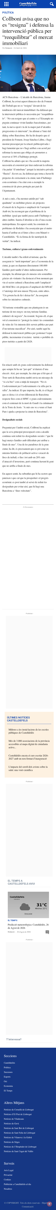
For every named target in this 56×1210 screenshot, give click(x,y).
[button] (51, 4)
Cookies (7, 1179)
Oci (5, 1081)
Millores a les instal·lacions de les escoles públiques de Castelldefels (29, 731)
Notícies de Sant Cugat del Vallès (18, 1151)
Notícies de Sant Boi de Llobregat (19, 1128)
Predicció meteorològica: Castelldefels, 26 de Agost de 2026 (28, 926)
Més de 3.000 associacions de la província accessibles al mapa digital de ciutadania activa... (29, 744)
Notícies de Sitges (12, 1142)
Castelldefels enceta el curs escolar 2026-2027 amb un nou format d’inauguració (29, 757)
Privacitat (8, 1174)
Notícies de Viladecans (14, 1118)
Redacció (8, 48)
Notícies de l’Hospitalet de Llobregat (20, 1146)
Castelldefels (9, 1062)
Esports (7, 1076)
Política (8, 12)
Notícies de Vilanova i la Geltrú (18, 1137)
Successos (8, 1072)
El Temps (12, 920)
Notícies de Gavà (11, 1123)
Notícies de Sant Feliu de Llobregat (19, 1132)
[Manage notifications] (49, 1204)
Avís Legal (8, 1170)
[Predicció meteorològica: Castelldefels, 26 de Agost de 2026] (28, 905)
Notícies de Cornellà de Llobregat (19, 1109)
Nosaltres (8, 1188)
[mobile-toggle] (6, 4)
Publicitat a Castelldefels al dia (17, 1184)
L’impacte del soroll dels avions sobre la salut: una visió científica (28, 768)
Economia (8, 1085)
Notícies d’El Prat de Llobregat (18, 1114)
